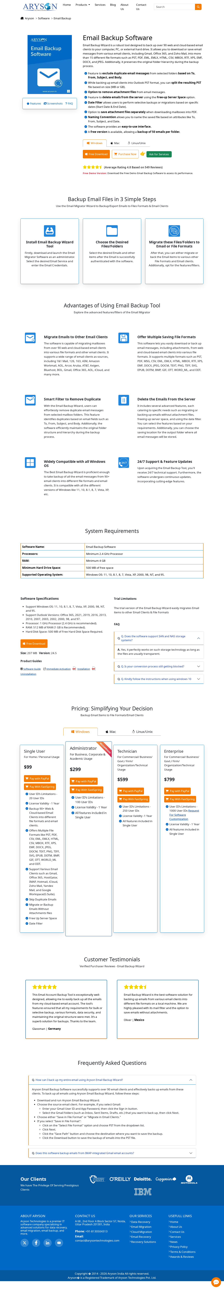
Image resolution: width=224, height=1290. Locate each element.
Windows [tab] (96, 143)
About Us (124, 7)
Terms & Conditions (182, 1252)
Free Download (98, 154)
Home (67, 5)
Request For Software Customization (184, 815)
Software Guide (32, 668)
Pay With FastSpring (42, 787)
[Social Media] (24, 1243)
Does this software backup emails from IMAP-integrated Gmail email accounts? (85, 1153)
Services (100, 5)
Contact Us (141, 7)
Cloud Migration (141, 1232)
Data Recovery (140, 1222)
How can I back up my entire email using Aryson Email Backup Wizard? (79, 1080)
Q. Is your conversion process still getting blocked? (152, 666)
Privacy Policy (179, 1247)
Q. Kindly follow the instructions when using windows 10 (156, 679)
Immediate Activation (58, 668)
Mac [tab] (117, 143)
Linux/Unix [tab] (139, 143)
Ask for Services (159, 154)
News (173, 1242)
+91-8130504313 (91, 1231)
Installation (83, 668)
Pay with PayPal (39, 778)
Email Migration (141, 1227)
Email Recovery (141, 1237)
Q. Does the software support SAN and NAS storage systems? (153, 638)
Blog (113, 5)
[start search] (198, 7)
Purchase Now (127, 154)
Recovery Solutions (143, 1242)
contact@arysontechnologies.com (97, 1238)
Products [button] (82, 5)
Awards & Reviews (182, 1257)
